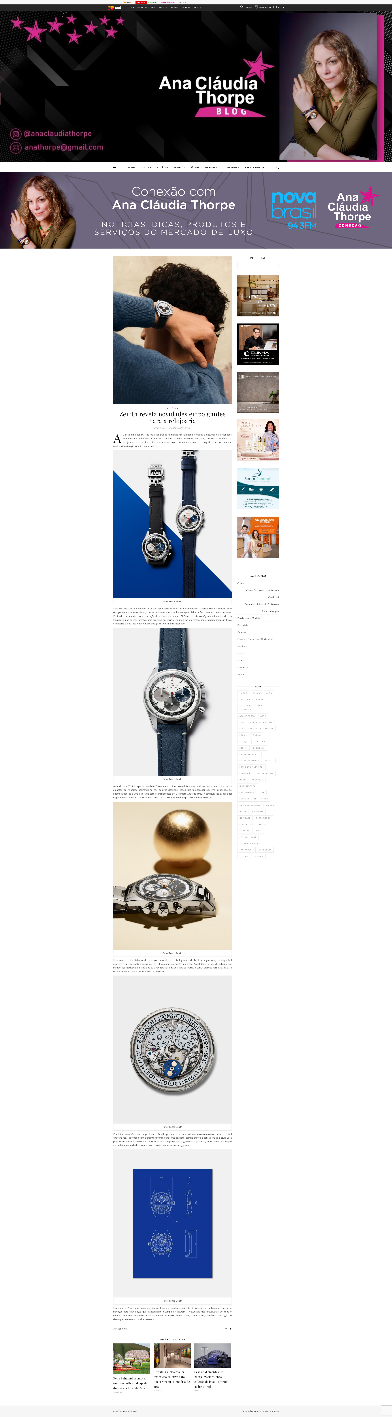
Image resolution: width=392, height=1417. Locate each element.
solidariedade (247, 837)
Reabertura (246, 824)
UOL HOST (150, 8)
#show (257, 693)
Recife (262, 824)
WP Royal (132, 1411)
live (262, 792)
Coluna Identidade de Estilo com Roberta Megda (262, 607)
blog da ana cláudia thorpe (256, 729)
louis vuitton (248, 799)
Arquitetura (247, 716)
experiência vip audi (251, 767)
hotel (243, 780)
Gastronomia (265, 773)
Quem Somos (231, 167)
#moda (243, 693)
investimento (247, 786)
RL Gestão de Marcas (269, 1411)
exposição (245, 773)
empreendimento (249, 754)
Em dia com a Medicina (249, 618)
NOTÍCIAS (141, 2)
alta (269, 693)
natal (243, 811)
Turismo (244, 856)
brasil (243, 735)
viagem (259, 856)
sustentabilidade (250, 843)
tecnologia (264, 850)
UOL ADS (197, 8)
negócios (257, 811)
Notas (240, 653)
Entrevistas (243, 625)
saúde (258, 830)
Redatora (122, 1328)
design (243, 748)
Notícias (162, 167)
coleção (244, 741)
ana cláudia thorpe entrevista (251, 708)
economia (259, 748)
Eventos (179, 167)
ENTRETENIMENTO (168, 2)
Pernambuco (263, 818)
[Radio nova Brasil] (196, 247)
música (270, 805)
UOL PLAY (185, 8)
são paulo (245, 850)
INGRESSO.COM (135, 8)
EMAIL (281, 8)
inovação (258, 780)
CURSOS (174, 8)
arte (263, 716)
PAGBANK (162, 8)
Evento (269, 760)
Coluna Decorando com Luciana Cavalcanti (262, 594)
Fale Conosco (254, 167)
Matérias (211, 167)
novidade (245, 818)
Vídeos (194, 167)
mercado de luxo (249, 805)
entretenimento (249, 760)
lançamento (246, 792)
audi (242, 722)
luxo (265, 799)
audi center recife (261, 722)
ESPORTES (152, 2)
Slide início (242, 667)
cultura (260, 741)
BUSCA (248, 8)
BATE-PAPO (265, 8)
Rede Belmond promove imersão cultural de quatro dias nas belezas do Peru (131, 1383)
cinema (257, 735)
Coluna (146, 167)
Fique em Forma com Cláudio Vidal (255, 639)
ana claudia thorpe (251, 699)
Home (131, 167)
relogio (244, 830)
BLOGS (182, 2)
